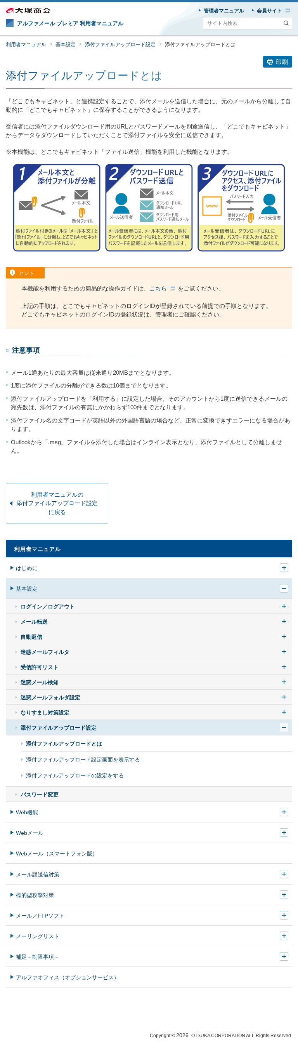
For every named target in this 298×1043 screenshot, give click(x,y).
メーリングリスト (37, 936)
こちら (158, 288)
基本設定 (65, 44)
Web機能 (27, 812)
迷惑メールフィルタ (45, 652)
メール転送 (34, 622)
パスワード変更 (40, 794)
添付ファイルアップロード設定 (120, 44)
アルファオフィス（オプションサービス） (67, 977)
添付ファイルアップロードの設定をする (75, 775)
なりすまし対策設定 (45, 712)
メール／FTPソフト (40, 916)
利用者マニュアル (26, 44)
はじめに (27, 568)
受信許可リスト (40, 667)
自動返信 (31, 637)
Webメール (29, 833)
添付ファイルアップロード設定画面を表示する (83, 759)
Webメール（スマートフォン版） (57, 853)
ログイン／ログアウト (48, 606)
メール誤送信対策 (37, 874)
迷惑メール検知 (40, 682)
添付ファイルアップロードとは (64, 744)
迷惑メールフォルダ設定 (50, 697)
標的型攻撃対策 (35, 895)
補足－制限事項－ (37, 957)
